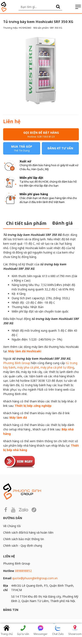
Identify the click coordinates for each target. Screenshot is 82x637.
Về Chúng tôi (12, 526)
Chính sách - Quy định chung (22, 546)
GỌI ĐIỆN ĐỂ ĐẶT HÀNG (41, 134)
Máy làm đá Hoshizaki (24, 351)
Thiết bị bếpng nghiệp (33, 406)
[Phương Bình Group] (4, 7)
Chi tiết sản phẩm (26, 223)
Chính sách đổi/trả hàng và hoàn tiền (28, 532)
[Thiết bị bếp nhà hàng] (20, 461)
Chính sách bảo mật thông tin (23, 539)
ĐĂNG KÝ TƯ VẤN (60, 148)
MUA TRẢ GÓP (21, 148)
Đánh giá (62, 223)
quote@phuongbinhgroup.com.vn (35, 578)
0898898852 (23, 571)
